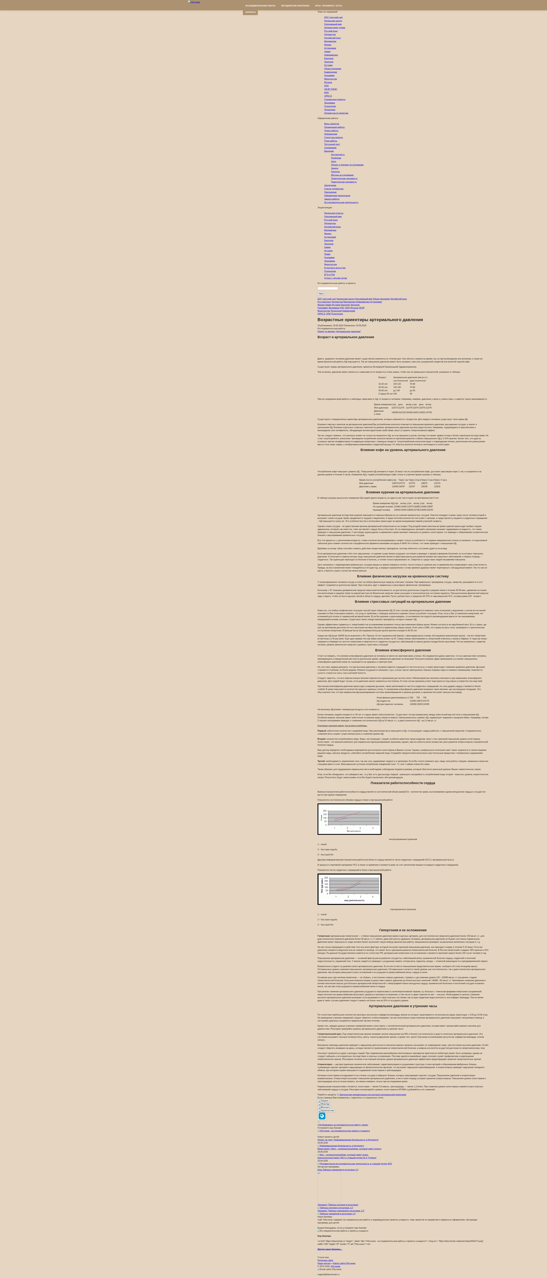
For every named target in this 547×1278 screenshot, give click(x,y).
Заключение (330, 185)
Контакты (250, 12)
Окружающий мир (333, 24)
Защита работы (331, 199)
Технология (336, 311)
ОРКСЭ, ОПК (324, 314)
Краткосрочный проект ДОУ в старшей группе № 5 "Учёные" (347, 1157)
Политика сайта (325, 1260)
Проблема (336, 158)
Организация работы (334, 127)
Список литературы (334, 188)
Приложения (330, 192)
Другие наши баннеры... (330, 1249)
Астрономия (330, 48)
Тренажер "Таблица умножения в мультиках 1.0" (341, 1210)
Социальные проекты (334, 99)
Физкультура (330, 79)
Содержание (330, 147)
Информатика (331, 55)
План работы (330, 141)
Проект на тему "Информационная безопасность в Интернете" (348, 1140)
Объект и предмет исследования (347, 165)
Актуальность (338, 154)
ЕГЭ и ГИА (329, 274)
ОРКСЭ (328, 96)
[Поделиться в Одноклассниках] (326, 1110)
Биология (328, 58)
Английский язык (332, 38)
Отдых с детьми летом (335, 278)
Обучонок (335, 1266)
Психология (330, 106)
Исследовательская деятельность (341, 202)
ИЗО (326, 85)
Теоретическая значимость (344, 178)
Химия (327, 51)
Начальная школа (333, 21)
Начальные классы (333, 213)
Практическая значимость (344, 182)
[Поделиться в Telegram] (324, 1100)
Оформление (330, 134)
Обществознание (332, 68)
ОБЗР (362, 308)
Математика (330, 41)
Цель (333, 161)
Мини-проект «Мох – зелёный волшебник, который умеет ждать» (349, 1149)
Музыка (328, 82)
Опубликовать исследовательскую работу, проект (343, 1125)
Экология (328, 62)
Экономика (329, 103)
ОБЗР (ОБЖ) (330, 89)
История (328, 65)
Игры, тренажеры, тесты (328, 6)
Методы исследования (342, 175)
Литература (330, 34)
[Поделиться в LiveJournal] (322, 1116)
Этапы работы (331, 130)
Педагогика (329, 109)
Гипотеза (335, 171)
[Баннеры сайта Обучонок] (344, 1131)
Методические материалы (295, 6)
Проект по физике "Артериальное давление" (339, 331)
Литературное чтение (334, 27)
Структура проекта (333, 137)
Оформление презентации (337, 195)
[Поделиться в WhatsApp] (324, 1104)
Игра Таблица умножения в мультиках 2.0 (338, 1169)
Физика (327, 44)
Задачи (334, 168)
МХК (326, 92)
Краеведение (330, 72)
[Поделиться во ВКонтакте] (324, 1107)
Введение (329, 151)
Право (327, 254)
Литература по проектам (336, 113)
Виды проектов (331, 124)
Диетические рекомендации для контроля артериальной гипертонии (372, 1094)
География (329, 75)
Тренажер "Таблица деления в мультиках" (338, 1204)
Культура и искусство (335, 268)
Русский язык (331, 31)
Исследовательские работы (260, 6)
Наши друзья (324, 1263)
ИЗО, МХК (345, 308)
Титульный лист (332, 144)
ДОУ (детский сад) (333, 17)
